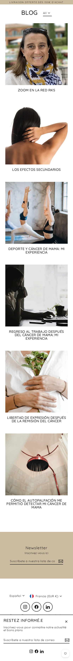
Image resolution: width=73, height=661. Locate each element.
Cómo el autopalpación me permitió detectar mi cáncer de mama (36, 503)
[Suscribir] (66, 640)
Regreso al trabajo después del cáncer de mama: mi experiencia (36, 335)
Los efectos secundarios (36, 169)
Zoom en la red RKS (36, 90)
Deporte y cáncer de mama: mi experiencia (36, 250)
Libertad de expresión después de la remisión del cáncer (36, 419)
